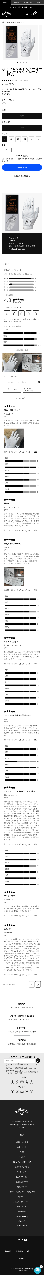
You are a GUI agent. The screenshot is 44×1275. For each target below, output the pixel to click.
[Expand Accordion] (28, 1217)
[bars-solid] (39, 14)
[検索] (27, 14)
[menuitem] (33, 14)
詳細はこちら (18, 1073)
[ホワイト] (4, 105)
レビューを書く (24, 80)
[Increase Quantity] (9, 150)
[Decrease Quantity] (4, 150)
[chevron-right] (38, 1060)
